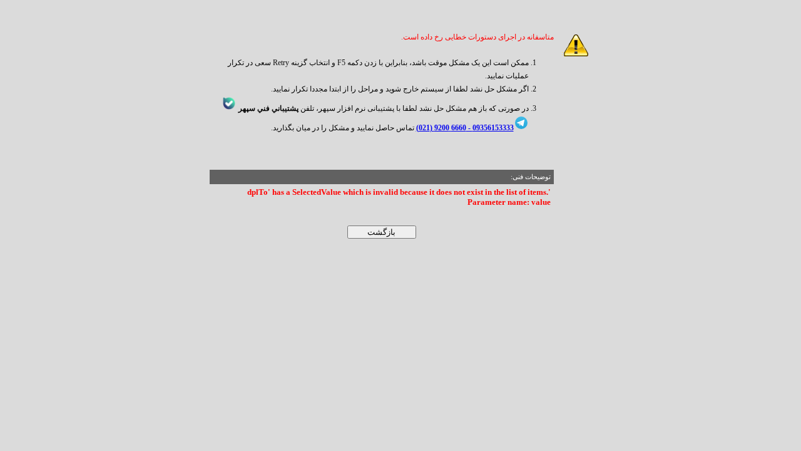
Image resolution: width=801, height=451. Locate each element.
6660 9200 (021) (441, 127)
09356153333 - (490, 127)
